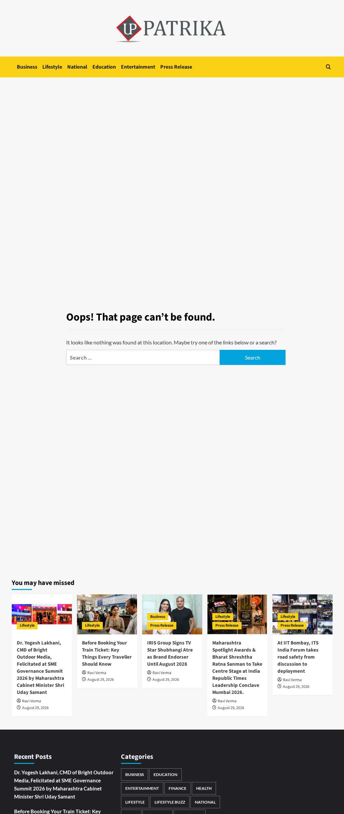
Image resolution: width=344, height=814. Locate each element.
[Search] (328, 67)
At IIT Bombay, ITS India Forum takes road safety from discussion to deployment (297, 657)
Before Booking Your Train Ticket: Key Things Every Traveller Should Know (107, 653)
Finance (177, 788)
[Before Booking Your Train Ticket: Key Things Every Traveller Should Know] (107, 614)
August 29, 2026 (35, 708)
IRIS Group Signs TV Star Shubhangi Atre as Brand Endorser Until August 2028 (170, 653)
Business (27, 67)
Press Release (176, 67)
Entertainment (138, 67)
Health (204, 788)
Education (104, 67)
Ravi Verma (31, 701)
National (77, 67)
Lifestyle (52, 67)
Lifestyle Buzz (170, 802)
